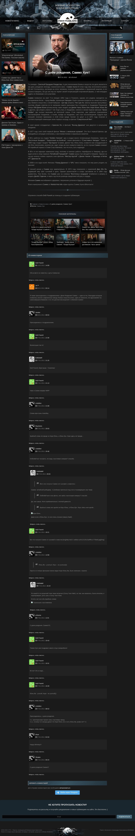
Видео (30, 21)
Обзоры (87, 21)
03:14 (47, 288)
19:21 (47, 532)
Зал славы (47, 21)
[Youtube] (17, 28)
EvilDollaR (73, 77)
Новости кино (12, 21)
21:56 (47, 338)
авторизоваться (64, 788)
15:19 (48, 586)
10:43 (47, 640)
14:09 (47, 265)
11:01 (47, 618)
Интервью (107, 21)
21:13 (47, 383)
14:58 (47, 555)
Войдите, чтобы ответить (36, 280)
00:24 (47, 760)
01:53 (47, 737)
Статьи (125, 21)
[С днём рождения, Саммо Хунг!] (67, 57)
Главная (34, 204)
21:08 (47, 406)
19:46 (47, 451)
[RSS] (38, 28)
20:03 (47, 428)
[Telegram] (28, 28)
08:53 (47, 709)
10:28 (47, 686)
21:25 (47, 360)
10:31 (47, 663)
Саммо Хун (41, 206)
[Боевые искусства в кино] (67, 21)
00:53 (47, 315)
